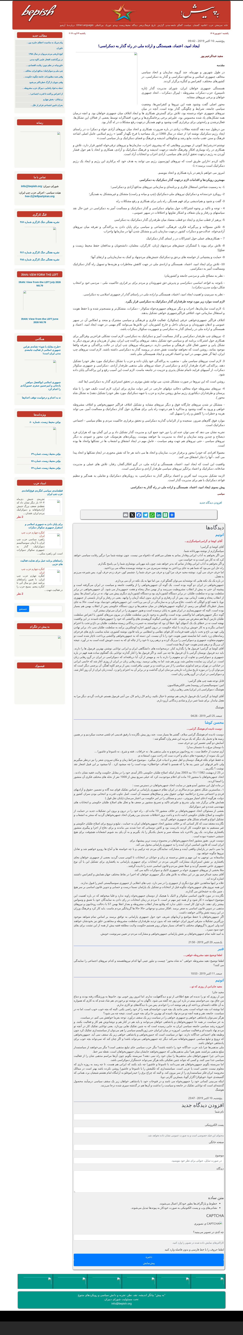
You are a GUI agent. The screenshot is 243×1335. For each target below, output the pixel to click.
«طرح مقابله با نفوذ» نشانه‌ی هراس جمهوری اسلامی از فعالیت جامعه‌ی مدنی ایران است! (42, 350)
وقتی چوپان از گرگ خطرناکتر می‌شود (46, 82)
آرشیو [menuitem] (62, 25)
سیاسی (221, 493)
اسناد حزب (39, 483)
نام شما (219, 1111)
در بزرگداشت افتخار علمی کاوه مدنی (46, 59)
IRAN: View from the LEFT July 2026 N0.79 (40, 283)
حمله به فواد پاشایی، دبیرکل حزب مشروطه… (42, 88)
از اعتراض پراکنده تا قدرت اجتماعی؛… (45, 93)
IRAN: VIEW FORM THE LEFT (39, 274)
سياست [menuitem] (187, 25)
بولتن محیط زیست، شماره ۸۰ (45, 422)
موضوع (219, 1155)
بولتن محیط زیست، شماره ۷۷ (46, 467)
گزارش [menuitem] (160, 25)
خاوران (60, 48)
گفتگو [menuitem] (179, 25)
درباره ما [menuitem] (71, 25)
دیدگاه (220, 1168)
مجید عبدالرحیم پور (212, 56)
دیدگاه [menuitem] (135, 25)
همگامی (39, 339)
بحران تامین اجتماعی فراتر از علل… (47, 105)
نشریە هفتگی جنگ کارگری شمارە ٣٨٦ (39, 252)
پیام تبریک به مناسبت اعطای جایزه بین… (45, 42)
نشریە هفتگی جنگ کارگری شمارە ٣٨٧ (39, 222)
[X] (132, 514)
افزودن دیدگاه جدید (211, 502)
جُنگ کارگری (40, 214)
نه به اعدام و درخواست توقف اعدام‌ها (41, 397)
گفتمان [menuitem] (196, 25)
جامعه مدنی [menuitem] (170, 25)
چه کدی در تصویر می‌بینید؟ (208, 1232)
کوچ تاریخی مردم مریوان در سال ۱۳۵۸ (46, 53)
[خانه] (119, 6)
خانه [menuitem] (226, 25)
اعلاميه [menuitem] (204, 25)
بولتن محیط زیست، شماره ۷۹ (46, 453)
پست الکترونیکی (214, 1125)
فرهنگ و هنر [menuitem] (144, 25)
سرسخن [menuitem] (219, 25)
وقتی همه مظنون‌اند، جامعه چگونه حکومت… (43, 76)
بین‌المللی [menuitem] (99, 25)
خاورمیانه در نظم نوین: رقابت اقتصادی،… (44, 65)
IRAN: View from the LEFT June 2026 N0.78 (39, 320)
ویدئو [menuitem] (115, 25)
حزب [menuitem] (211, 25)
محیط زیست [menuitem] (124, 25)
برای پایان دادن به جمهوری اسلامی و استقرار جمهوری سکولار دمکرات (44, 525)
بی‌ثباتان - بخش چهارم (53, 99)
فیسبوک (39, 666)
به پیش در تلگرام (40, 626)
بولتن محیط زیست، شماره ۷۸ (46, 460)
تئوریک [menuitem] (108, 25)
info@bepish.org (121, 1303)
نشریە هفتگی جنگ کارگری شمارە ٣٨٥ (39, 259)
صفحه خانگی (216, 1142)
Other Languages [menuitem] (84, 25)
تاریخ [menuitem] (153, 25)
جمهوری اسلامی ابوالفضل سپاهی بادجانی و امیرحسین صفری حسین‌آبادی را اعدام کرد (40, 385)
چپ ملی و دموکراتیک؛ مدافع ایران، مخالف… (43, 70)
